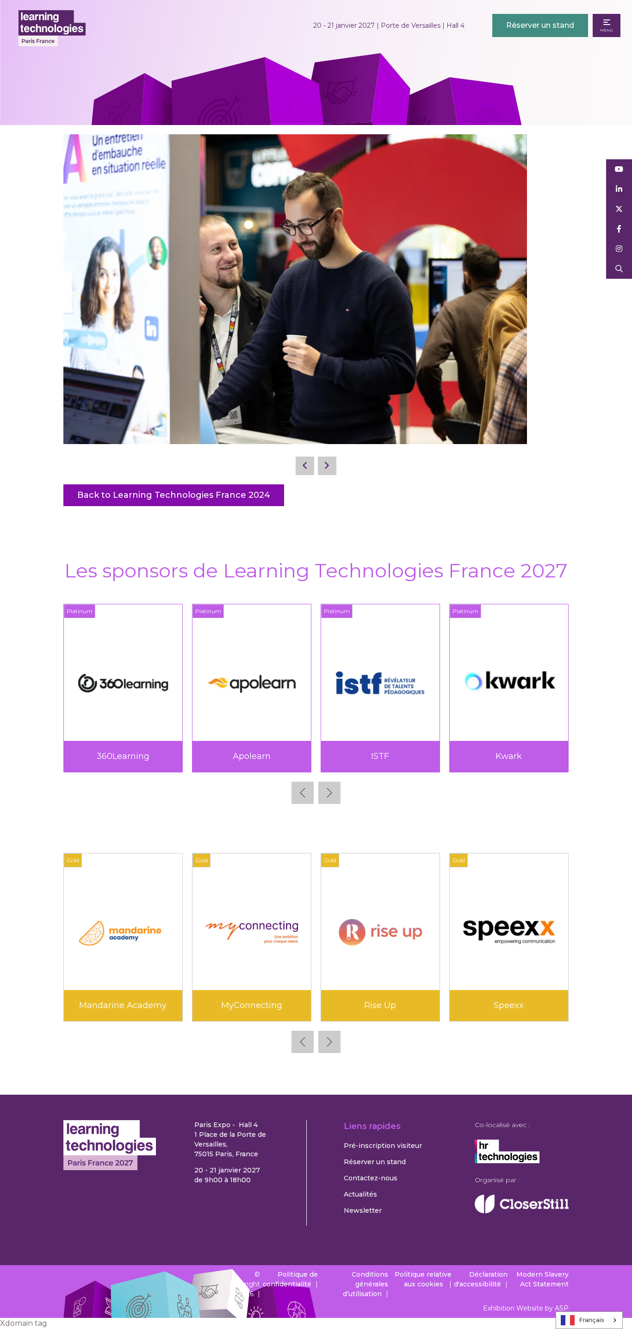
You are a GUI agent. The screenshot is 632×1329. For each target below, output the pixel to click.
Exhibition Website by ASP (526, 1308)
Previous (302, 793)
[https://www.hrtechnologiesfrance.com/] (507, 1161)
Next (329, 793)
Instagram (619, 249)
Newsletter (363, 1210)
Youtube (619, 169)
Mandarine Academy (123, 1005)
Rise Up (380, 1005)
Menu (606, 30)
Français (591, 1319)
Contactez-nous (370, 1178)
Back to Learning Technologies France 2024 (173, 495)
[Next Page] (327, 466)
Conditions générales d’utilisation (365, 1284)
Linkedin (619, 189)
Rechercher (619, 269)
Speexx (509, 1005)
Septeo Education (466, 756)
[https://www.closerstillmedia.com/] (522, 1211)
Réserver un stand (540, 25)
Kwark (80, 756)
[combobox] (589, 1320)
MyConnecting (251, 1005)
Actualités (360, 1194)
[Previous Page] (305, 466)
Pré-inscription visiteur (383, 1145)
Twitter (619, 209)
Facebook (619, 229)
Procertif (337, 756)
